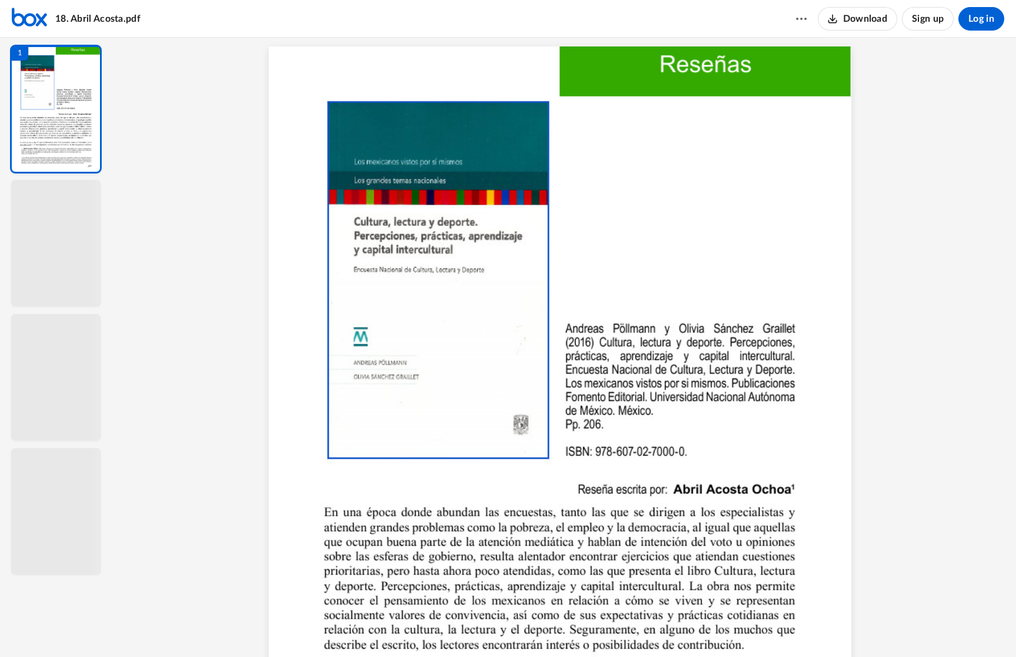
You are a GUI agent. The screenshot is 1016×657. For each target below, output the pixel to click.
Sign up (928, 19)
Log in (981, 19)
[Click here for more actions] (801, 19)
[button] (56, 109)
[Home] (29, 19)
